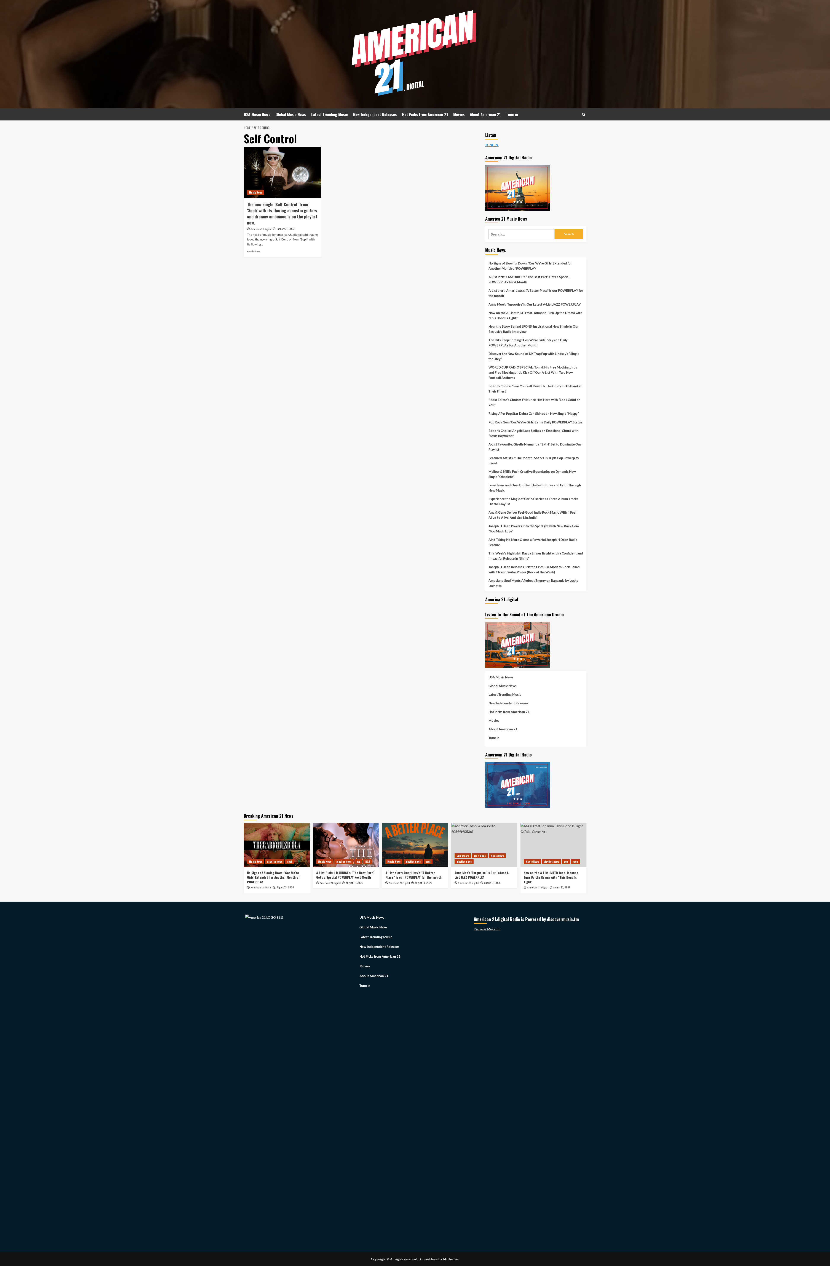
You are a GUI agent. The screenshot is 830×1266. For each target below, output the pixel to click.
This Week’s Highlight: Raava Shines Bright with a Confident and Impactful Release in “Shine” (535, 555)
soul (428, 861)
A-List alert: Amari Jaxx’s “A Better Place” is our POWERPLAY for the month (535, 293)
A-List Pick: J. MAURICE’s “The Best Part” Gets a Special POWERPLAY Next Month (528, 279)
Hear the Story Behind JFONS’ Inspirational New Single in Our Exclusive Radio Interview (533, 328)
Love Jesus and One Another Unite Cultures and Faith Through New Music (534, 487)
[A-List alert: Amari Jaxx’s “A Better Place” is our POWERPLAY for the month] (415, 845)
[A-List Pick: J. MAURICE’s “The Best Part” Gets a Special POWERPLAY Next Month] (346, 845)
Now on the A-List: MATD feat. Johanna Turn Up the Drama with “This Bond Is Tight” (535, 315)
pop (358, 861)
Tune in (512, 114)
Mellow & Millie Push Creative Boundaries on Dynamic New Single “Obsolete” (532, 474)
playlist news (274, 861)
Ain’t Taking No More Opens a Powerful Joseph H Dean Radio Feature (533, 542)
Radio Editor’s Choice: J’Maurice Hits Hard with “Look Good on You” (534, 402)
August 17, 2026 (354, 883)
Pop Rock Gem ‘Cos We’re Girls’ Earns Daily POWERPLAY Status (535, 422)
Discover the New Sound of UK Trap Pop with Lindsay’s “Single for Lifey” (533, 356)
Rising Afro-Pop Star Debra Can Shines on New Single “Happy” (533, 413)
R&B (367, 861)
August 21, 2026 (285, 887)
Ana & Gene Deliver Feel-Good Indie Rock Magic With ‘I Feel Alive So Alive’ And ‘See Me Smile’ (532, 514)
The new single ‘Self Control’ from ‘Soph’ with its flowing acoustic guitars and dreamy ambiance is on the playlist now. (282, 213)
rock (289, 861)
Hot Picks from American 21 (425, 114)
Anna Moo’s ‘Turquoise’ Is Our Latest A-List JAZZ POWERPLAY (534, 304)
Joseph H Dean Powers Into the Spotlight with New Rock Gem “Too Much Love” (533, 528)
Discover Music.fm (487, 929)
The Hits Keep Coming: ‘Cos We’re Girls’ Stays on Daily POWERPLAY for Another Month (528, 342)
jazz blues (480, 855)
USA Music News (257, 114)
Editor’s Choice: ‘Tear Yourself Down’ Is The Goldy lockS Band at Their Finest (535, 388)
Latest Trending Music (329, 114)
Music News (255, 192)
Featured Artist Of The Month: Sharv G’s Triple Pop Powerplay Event (533, 460)
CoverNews (429, 1259)
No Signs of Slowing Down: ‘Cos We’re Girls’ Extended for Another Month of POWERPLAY (530, 265)
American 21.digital (261, 229)
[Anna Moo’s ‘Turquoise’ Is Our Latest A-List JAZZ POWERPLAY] (484, 845)
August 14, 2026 (423, 883)
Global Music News (291, 114)
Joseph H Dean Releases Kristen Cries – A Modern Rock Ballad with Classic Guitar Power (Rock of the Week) (534, 569)
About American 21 (485, 114)
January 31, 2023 (286, 229)
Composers (462, 855)
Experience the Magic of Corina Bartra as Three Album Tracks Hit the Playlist (533, 501)
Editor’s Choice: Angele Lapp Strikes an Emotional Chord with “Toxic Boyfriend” (533, 433)
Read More (253, 251)
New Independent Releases (375, 114)
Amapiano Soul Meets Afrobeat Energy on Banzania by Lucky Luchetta (533, 583)
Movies (458, 114)
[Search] (583, 114)
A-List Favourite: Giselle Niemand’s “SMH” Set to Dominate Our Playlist (534, 446)
